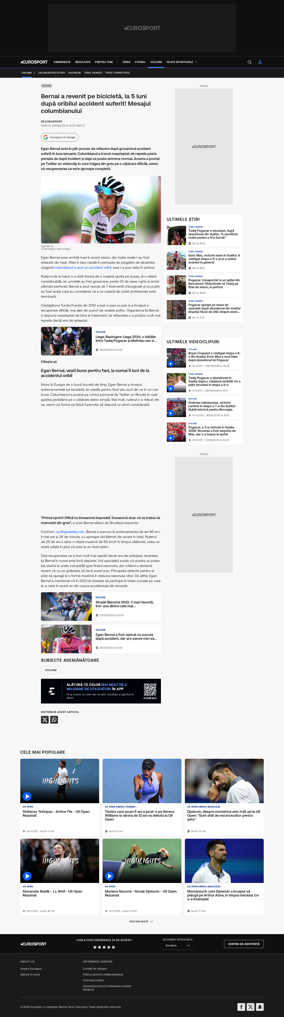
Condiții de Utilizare (95, 968)
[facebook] (241, 1007)
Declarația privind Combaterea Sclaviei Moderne (107, 988)
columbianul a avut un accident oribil (82, 267)
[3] (104, 947)
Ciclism (46, 86)
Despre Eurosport (31, 968)
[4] (108, 947)
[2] (99, 947)
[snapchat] (260, 1007)
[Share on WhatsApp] (54, 720)
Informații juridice (93, 980)
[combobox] (178, 945)
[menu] (249, 62)
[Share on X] (45, 720)
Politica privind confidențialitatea (103, 974)
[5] (113, 947)
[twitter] (250, 1007)
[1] (95, 947)
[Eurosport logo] (34, 62)
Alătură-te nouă (30, 974)
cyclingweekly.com (70, 532)
